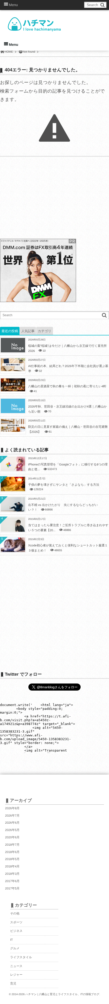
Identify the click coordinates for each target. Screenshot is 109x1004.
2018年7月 (12, 844)
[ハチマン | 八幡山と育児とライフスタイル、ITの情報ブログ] (43, 20)
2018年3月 (12, 873)
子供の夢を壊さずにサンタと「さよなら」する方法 (63, 484)
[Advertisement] (38, 198)
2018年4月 (12, 866)
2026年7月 (12, 815)
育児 (13, 983)
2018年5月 (12, 859)
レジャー (16, 974)
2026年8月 (12, 808)
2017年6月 (12, 881)
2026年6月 (12, 822)
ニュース (16, 966)
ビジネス (16, 931)
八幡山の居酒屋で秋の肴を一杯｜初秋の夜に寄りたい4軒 (67, 386)
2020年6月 (12, 837)
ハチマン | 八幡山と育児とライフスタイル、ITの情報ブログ (62, 994)
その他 (15, 913)
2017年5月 (12, 888)
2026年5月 (12, 830)
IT (11, 940)
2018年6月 (12, 852)
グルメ (15, 948)
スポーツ (16, 922)
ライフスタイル (21, 957)
